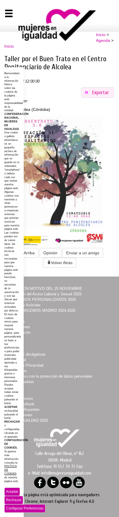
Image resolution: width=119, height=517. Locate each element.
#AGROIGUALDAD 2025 (27, 420)
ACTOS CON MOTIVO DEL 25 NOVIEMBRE (44, 288)
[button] (97, 92)
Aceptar (12, 492)
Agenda (103, 40)
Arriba (29, 253)
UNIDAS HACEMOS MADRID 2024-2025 (41, 310)
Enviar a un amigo (82, 253)
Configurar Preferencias (25, 508)
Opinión (50, 253)
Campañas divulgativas (26, 354)
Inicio (100, 34)
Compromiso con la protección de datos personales (49, 376)
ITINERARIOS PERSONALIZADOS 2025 (41, 299)
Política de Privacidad (25, 365)
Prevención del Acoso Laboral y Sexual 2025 (44, 294)
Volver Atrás (61, 262)
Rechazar (13, 500)
